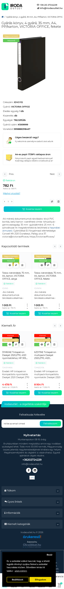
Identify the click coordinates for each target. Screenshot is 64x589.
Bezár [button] (49, 555)
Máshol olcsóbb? (11, 193)
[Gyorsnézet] (9, 265)
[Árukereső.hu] (32, 537)
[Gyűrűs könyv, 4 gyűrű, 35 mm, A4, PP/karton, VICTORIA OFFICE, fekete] (32, 63)
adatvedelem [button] (21, 571)
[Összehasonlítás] (16, 265)
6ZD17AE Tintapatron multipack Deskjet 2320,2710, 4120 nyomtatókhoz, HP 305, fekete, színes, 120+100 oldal (46, 355)
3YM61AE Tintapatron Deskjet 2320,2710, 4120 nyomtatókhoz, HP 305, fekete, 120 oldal (14, 355)
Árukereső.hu (32, 542)
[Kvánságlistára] (22, 265)
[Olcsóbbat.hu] (32, 545)
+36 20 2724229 (48, 4)
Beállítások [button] (17, 580)
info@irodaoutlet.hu (51, 8)
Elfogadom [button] (40, 580)
